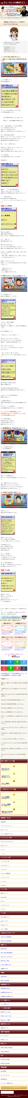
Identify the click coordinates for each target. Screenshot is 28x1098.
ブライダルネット (5, 865)
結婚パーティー (4, 893)
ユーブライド (4, 869)
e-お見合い (3, 885)
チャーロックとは (5, 1075)
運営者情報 (3, 1071)
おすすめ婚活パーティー (18, 673)
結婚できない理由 (5, 960)
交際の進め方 (4, 976)
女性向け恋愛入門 (5, 1051)
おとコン (3, 901)
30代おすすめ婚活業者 (6, 940)
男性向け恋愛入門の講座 (6, 1047)
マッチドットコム (5, 877)
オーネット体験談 (6, 804)
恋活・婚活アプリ (5, 917)
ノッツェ (3, 853)
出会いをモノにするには (6, 956)
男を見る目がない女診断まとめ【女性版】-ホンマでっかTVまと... (14, 749)
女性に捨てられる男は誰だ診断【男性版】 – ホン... (13, 699)
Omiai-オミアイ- (6, 776)
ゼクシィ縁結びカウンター (7, 833)
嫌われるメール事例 (5, 1020)
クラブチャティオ (5, 905)
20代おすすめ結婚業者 (6, 936)
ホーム (1, 17)
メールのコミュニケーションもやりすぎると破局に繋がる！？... (14, 743)
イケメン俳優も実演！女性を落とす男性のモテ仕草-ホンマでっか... (14, 722)
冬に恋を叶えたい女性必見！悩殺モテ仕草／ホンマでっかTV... (14, 733)
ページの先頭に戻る (14, 1087)
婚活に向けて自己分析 (7, 811)
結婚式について (4, 1027)
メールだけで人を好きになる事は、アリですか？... (13, 738)
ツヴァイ (3, 849)
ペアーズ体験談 (5, 796)
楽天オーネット (4, 845)
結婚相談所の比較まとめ (6, 992)
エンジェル (3, 881)
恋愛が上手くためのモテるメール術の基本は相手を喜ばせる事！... (14, 695)
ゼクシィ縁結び (5, 783)
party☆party (4, 897)
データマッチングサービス (7, 841)
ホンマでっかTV (4, 1035)
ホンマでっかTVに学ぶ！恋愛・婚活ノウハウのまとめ (14, 17)
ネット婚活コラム (5, 1004)
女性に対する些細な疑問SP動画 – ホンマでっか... (12, 704)
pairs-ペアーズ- (5, 768)
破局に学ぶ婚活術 (5, 980)
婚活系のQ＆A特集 (5, 1063)
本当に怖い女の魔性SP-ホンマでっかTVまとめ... (12, 708)
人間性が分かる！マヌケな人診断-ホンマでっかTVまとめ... (14, 689)
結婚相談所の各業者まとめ (7, 996)
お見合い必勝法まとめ (6, 964)
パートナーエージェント (6, 825)
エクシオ (3, 909)
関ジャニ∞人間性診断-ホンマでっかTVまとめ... (12, 712)
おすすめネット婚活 (16, 675)
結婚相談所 (3, 821)
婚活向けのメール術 (5, 1012)
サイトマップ (4, 1092)
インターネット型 (5, 861)
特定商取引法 (4, 1079)
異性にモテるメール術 (6, 1016)
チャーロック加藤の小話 (6, 1083)
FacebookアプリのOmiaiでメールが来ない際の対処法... (13, 755)
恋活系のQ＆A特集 (5, 1059)
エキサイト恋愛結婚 (5, 873)
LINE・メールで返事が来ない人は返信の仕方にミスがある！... (14, 716)
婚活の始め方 (4, 948)
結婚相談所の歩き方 (5, 988)
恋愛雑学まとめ (4, 968)
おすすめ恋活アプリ (6, 673)
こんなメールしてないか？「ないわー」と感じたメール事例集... (14, 728)
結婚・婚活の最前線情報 (6, 952)
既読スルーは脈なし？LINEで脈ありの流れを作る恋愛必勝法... (14, 683)
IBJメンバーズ (4, 829)
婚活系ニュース (4, 1039)
